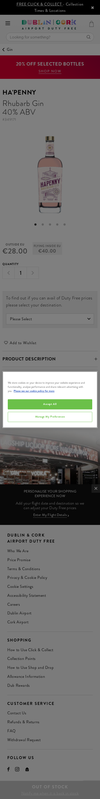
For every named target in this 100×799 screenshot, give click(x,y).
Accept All (50, 404)
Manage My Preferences (50, 416)
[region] (49, 399)
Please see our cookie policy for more (34, 391)
